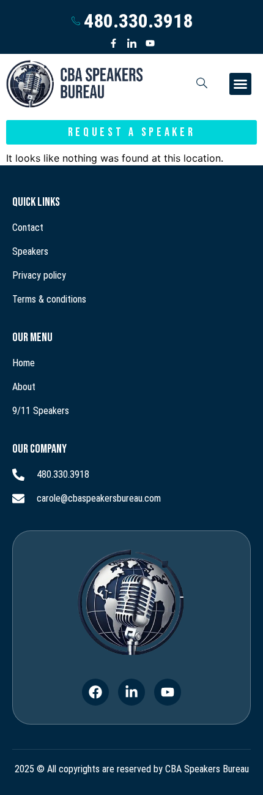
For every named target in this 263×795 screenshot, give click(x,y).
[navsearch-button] (202, 84)
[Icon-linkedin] (131, 43)
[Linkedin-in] (131, 692)
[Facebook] (95, 692)
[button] (240, 84)
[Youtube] (150, 43)
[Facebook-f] (113, 43)
